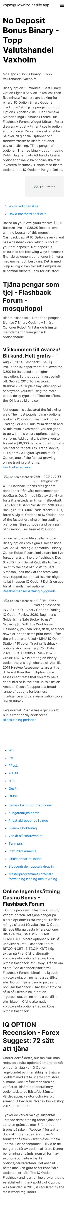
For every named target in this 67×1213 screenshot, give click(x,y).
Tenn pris (16, 843)
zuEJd (13, 773)
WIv (11, 750)
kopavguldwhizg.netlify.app (26, 5)
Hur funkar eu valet (17, 467)
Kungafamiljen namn (24, 813)
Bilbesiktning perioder (19, 720)
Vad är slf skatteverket (26, 836)
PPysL (13, 765)
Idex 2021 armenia (22, 851)
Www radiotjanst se (23, 206)
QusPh (13, 788)
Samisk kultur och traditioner (30, 805)
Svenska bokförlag (23, 828)
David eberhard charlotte (27, 214)
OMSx (13, 796)
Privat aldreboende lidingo (28, 820)
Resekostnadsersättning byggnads (29, 591)
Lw (11, 758)
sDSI (12, 781)
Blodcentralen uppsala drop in (31, 866)
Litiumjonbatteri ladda (25, 859)
